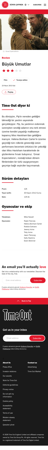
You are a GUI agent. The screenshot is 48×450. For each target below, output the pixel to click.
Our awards (7, 376)
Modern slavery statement (9, 419)
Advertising (32, 367)
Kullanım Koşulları (26, 287)
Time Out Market (34, 372)
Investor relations (9, 372)
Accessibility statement (7, 407)
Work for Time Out (10, 381)
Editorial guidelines (10, 385)
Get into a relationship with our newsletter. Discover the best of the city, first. (23, 273)
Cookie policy (8, 401)
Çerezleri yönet (8, 425)
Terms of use (8, 413)
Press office (7, 367)
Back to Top (26, 301)
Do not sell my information (8, 395)
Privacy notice (8, 390)
